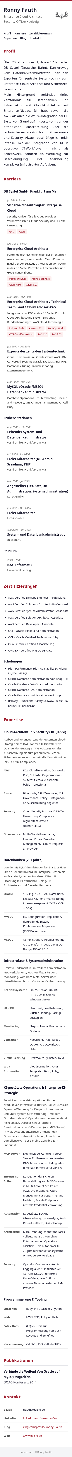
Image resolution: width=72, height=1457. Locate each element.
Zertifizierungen (40, 33)
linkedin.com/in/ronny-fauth (41, 1418)
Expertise (10, 38)
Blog (23, 38)
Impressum (26, 1452)
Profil (7, 33)
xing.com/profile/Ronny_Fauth (42, 1427)
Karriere (20, 33)
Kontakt (35, 38)
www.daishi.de (32, 1435)
